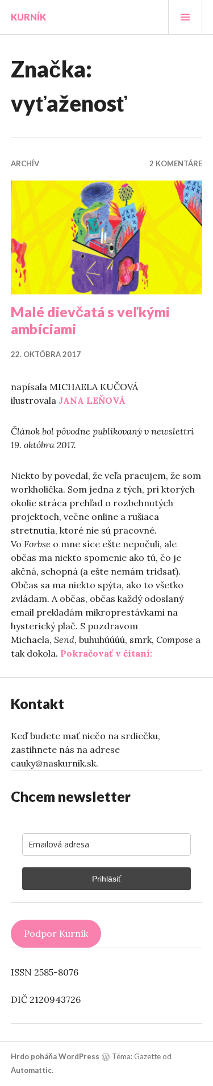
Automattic (31, 1070)
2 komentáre (175, 163)
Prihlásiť (106, 878)
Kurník (28, 16)
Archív (25, 163)
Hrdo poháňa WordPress (55, 1056)
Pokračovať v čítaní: (106, 653)
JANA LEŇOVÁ (92, 400)
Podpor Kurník (56, 933)
